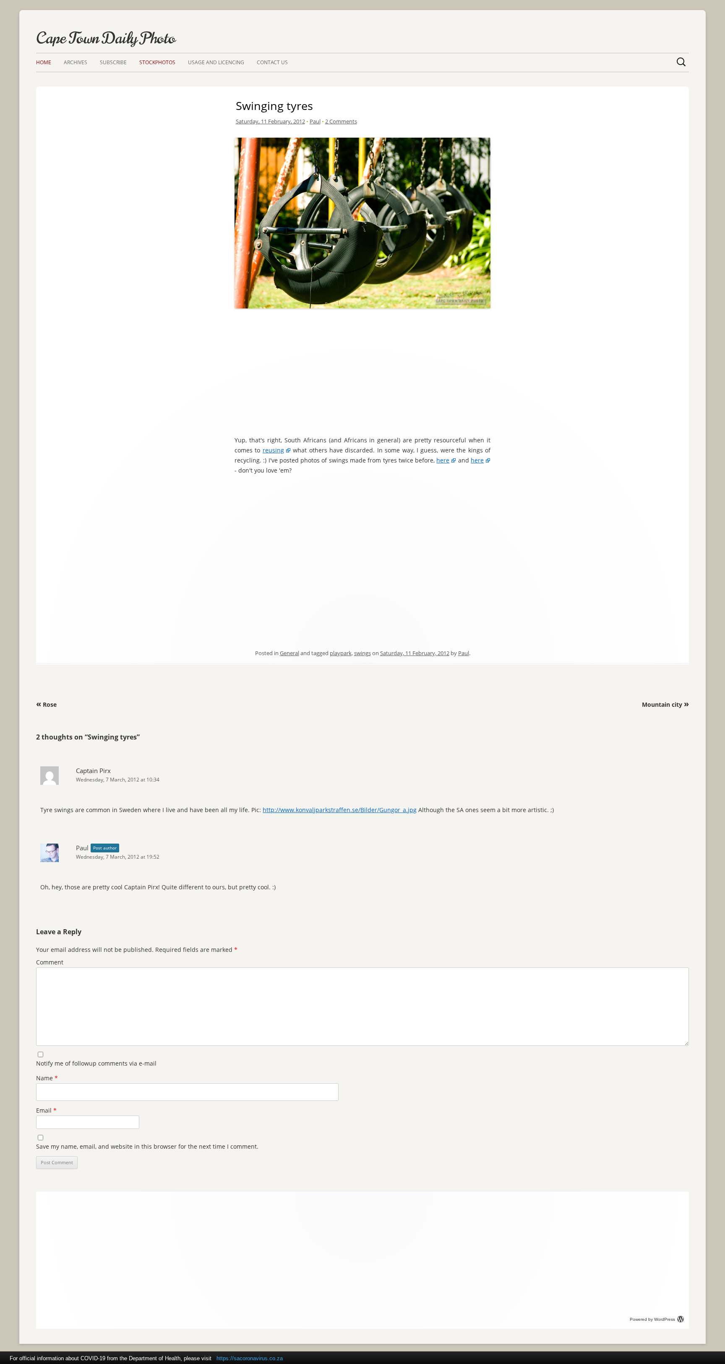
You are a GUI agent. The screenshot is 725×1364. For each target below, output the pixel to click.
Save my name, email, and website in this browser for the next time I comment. (147, 1146)
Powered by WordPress (652, 1319)
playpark (341, 653)
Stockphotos (157, 62)
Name (47, 1078)
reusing (273, 450)
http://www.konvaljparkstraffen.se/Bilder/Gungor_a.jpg (340, 810)
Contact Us (272, 62)
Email (46, 1110)
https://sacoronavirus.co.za (249, 1358)
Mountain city (665, 704)
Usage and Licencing (216, 62)
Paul (315, 121)
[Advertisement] (362, 370)
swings (362, 653)
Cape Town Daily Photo (105, 38)
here (442, 460)
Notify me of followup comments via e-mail (96, 1063)
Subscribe (113, 62)
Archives (75, 62)
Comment (49, 962)
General (289, 653)
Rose (46, 704)
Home (43, 62)
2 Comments (341, 121)
